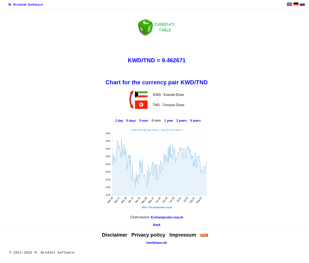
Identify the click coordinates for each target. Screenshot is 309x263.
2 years (181, 120)
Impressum (182, 235)
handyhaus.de (156, 242)
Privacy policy (148, 235)
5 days (131, 120)
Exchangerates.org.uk (167, 217)
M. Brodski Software (25, 4)
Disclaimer (114, 235)
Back (156, 225)
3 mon (143, 120)
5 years (195, 120)
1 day (119, 120)
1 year (168, 120)
